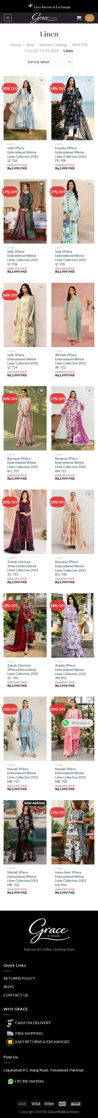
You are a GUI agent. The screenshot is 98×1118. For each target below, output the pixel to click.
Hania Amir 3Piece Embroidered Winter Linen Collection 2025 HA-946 (70, 878)
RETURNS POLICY (19, 978)
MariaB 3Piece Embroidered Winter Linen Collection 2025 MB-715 (22, 775)
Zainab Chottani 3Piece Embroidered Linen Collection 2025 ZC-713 (22, 568)
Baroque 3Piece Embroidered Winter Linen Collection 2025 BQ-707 (22, 465)
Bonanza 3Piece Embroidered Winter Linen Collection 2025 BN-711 (70, 465)
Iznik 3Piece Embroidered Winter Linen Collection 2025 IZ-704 (22, 258)
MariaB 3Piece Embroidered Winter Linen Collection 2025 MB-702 (22, 878)
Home (16, 44)
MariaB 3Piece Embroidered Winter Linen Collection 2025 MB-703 (70, 775)
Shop (30, 44)
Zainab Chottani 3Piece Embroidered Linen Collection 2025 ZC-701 (22, 672)
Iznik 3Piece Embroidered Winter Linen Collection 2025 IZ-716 (22, 154)
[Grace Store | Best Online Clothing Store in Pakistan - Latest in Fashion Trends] (44, 18)
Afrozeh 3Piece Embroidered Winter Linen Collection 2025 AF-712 (70, 361)
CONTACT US (16, 995)
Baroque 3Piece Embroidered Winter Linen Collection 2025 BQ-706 (70, 568)
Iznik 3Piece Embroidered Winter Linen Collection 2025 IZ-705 (70, 258)
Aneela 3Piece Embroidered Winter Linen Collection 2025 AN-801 (70, 672)
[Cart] (79, 18)
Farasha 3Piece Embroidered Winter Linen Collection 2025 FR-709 (70, 154)
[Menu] (8, 18)
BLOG (9, 986)
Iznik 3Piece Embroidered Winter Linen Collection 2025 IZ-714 (22, 361)
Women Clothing (53, 44)
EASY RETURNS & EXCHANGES (42, 1041)
